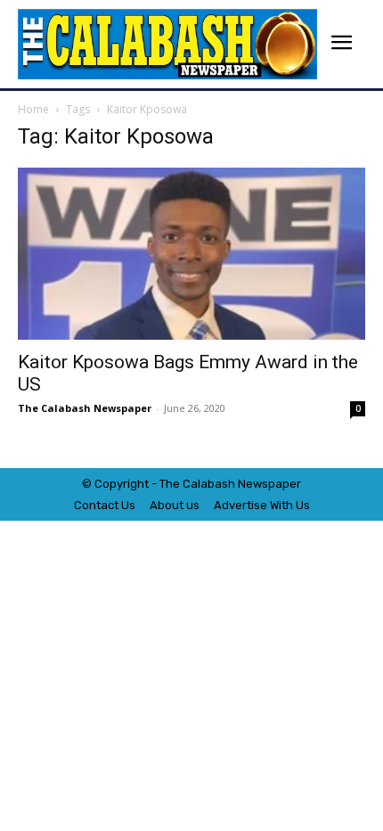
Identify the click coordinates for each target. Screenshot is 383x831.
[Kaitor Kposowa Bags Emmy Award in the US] (191, 254)
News (253, 483)
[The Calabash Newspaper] (167, 44)
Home (33, 109)
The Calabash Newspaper (84, 408)
